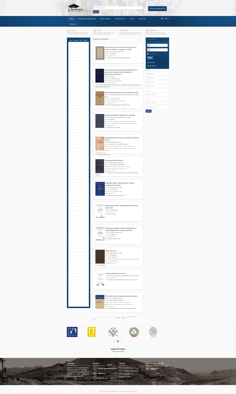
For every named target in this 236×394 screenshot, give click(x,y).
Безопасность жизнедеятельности (78, 48)
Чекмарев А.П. (114, 255)
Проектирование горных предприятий (75, 271)
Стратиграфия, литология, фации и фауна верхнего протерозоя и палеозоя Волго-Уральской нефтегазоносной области (120, 72)
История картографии (74, 202)
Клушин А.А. (114, 234)
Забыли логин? (151, 62)
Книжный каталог (120, 19)
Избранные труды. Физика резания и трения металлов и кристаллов (119, 184)
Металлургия (116, 195)
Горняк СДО (142, 19)
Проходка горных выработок (76, 275)
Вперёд (118, 317)
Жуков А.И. (126, 144)
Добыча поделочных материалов (77, 131)
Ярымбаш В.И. (121, 164)
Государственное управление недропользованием (76, 113)
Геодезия (110, 173)
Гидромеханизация (73, 88)
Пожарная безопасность (75, 268)
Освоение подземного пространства (74, 246)
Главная (71, 19)
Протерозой (107, 85)
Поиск (96, 12)
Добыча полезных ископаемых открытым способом (77, 137)
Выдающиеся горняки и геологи (77, 168)
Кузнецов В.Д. (114, 189)
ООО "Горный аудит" (126, 376)
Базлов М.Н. (119, 144)
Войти (150, 58)
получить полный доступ (157, 8)
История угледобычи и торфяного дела (77, 208)
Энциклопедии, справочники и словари (76, 299)
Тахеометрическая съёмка (120, 173)
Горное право (72, 104)
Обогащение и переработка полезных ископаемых (76, 238)
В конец (123, 317)
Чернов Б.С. (112, 144)
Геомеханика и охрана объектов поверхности (77, 81)
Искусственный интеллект (117, 52)
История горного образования (76, 184)
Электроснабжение (73, 296)
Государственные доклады (76, 97)
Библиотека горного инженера (76, 51)
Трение (122, 195)
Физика (110, 195)
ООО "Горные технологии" (127, 374)
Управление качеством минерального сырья (74, 287)
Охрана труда (72, 257)
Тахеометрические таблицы (113, 160)
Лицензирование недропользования (78, 215)
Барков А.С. (112, 119)
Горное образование (74, 101)
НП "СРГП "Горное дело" (127, 368)
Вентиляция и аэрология (75, 62)
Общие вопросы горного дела (76, 243)
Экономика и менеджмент (75, 303)
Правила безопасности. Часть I (116, 273)
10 (114, 317)
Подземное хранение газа (75, 264)
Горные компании (73, 107)
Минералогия (72, 232)
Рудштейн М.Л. (113, 164)
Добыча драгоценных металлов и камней (77, 120)
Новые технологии (105, 19)
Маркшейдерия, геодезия (75, 219)
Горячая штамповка (131, 308)
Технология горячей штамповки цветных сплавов (121, 296)
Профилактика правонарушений (87, 19)
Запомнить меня (153, 54)
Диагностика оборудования (76, 117)
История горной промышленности (77, 190)
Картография (72, 212)
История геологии (73, 178)
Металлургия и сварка (74, 222)
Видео (132, 19)
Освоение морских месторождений (78, 250)
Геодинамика (72, 71)
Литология (114, 85)
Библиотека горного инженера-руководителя (77, 55)
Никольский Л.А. (114, 300)
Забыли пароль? (151, 66)
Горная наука (72, 94)
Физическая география (114, 127)
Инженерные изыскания (74, 162)
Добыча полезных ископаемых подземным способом (77, 141)
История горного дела (74, 165)
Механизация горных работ (76, 229)
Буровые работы (73, 59)
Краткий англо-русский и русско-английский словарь (121, 92)
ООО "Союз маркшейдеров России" (129, 371)
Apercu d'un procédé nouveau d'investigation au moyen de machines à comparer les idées (120, 48)
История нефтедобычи (74, 205)
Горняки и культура (73, 110)
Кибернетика (126, 58)
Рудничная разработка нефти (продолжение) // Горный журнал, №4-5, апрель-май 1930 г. (121, 229)
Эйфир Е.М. (122, 300)
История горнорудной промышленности (74, 193)
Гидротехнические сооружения (77, 91)
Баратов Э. (115, 257)
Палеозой (128, 85)
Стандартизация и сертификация (77, 278)
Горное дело (72, 171)
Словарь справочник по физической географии (120, 115)
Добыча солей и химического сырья (78, 150)
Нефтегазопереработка (75, 235)
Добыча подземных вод (75, 134)
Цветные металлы (120, 308)
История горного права (74, 187)
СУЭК (69, 281)
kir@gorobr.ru (166, 18)
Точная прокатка (110, 251)
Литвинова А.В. (116, 99)
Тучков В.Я (113, 54)
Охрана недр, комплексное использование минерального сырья (78, 253)
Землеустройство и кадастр (76, 159)
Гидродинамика (72, 85)
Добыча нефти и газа (74, 128)
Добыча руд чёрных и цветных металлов (77, 145)
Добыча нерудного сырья (75, 125)
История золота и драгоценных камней (77, 198)
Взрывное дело (72, 65)
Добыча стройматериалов (75, 153)
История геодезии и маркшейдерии (78, 175)
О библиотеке (73, 24)
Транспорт (71, 284)
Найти (148, 111)
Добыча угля (72, 156)
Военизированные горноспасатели (78, 68)
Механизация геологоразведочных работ (78, 225)
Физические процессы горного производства (76, 292)
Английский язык (125, 105)
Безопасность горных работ (76, 45)
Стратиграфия (121, 85)
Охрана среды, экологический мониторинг (76, 260)
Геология (70, 78)
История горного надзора (75, 181)
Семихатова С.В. (115, 78)
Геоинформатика (73, 74)
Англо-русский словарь (114, 105)
